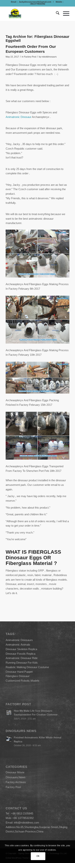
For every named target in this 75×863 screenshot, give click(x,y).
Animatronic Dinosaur (18, 116)
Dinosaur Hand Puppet (19, 671)
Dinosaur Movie (15, 772)
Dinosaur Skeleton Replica (21, 649)
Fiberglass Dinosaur (17, 676)
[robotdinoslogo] (31, 13)
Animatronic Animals (18, 644)
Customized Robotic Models (22, 680)
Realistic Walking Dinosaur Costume (27, 667)
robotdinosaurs (49, 56)
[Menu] (64, 13)
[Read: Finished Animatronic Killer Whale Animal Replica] (9, 739)
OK (38, 856)
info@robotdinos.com (26, 822)
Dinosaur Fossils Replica (20, 653)
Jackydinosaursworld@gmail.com (34, 2)
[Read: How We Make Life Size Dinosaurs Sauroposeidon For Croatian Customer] (9, 712)
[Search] (55, 13)
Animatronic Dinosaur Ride (22, 658)
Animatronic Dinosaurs (19, 640)
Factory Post (30, 56)
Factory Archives (16, 782)
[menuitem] (55, 13)
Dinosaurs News (15, 777)
